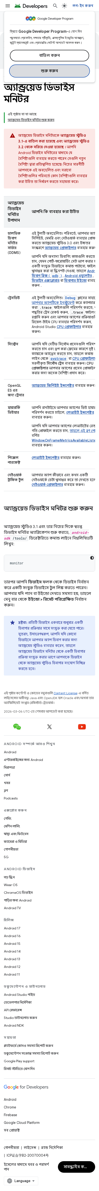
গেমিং (7, 818)
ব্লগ (6, 790)
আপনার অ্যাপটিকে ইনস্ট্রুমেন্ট (53, 303)
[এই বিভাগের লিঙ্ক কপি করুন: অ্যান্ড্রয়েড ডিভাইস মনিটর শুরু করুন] (8, 517)
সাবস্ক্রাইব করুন (77, 1167)
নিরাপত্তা (9, 767)
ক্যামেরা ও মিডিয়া (15, 841)
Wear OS (11, 885)
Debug (70, 298)
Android (10, 752)
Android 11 (12, 974)
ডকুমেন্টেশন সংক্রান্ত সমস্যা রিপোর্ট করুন (31, 1053)
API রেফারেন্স (13, 1010)
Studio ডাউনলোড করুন (20, 1018)
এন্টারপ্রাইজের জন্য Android (23, 760)
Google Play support (19, 1061)
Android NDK (14, 1025)
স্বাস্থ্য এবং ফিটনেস (16, 834)
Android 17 (12, 928)
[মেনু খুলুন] (7, 6)
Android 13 (12, 959)
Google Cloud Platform (22, 1122)
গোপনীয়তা (11, 849)
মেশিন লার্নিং (12, 826)
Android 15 (12, 943)
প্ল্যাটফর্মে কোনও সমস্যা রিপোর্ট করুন (28, 1045)
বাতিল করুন (49, 55)
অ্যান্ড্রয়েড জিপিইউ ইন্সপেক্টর (53, 385)
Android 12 (12, 967)
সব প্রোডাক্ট (12, 1130)
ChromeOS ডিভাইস (18, 892)
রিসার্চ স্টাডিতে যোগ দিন (19, 1069)
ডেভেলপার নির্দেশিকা (17, 1002)
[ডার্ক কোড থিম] (92, 558)
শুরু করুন (49, 71)
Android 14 (12, 951)
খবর (7, 783)
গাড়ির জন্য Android (17, 900)
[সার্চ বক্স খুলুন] (55, 6)
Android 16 (12, 936)
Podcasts (11, 798)
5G (6, 857)
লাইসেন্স (30, 1148)
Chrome (10, 1107)
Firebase (10, 1115)
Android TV (12, 908)
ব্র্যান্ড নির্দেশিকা (52, 1148)
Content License (65, 693)
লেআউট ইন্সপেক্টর (45, 458)
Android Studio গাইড (19, 994)
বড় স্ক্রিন (9, 877)
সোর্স (7, 775)
